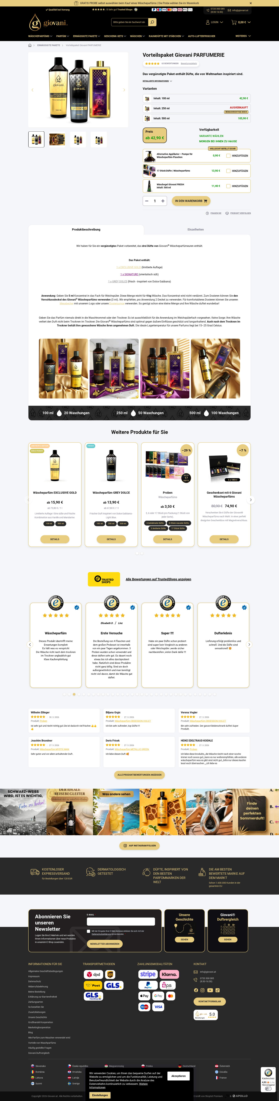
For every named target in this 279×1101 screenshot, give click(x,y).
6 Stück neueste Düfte (179, 523)
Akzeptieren (178, 1076)
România (40, 1072)
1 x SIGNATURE (129, 274)
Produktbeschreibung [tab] (86, 229)
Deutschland (189, 1066)
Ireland (186, 1077)
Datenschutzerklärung (101, 934)
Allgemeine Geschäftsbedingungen (45, 971)
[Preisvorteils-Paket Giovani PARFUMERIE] (63, 368)
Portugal (187, 1083)
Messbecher (66, 303)
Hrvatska (77, 1072)
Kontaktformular (210, 1001)
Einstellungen (100, 1095)
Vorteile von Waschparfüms (42, 1043)
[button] (137, 553)
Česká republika (80, 1066)
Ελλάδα (223, 1072)
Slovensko (41, 1066)
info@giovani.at (208, 972)
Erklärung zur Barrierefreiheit (42, 996)
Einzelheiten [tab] (196, 229)
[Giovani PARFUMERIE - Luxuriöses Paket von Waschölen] (114, 368)
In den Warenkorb (188, 201)
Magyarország (116, 1066)
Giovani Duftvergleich (39, 1053)
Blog (30, 1032)
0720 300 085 (207, 980)
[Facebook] (196, 989)
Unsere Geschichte (37, 1017)
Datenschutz (34, 981)
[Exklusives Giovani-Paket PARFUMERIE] (215, 368)
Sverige (76, 1083)
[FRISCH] (111, 465)
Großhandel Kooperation (40, 1022)
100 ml (49, 523)
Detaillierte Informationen (156, 81)
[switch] (268, 1089)
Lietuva (39, 1077)
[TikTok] (217, 989)
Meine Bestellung (36, 991)
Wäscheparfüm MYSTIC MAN (54, 749)
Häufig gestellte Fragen (40, 1048)
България (188, 1072)
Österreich (225, 1066)
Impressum (34, 976)
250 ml (111, 523)
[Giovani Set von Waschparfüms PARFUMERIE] (164, 368)
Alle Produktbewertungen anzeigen (139, 774)
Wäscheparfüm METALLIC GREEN (132, 749)
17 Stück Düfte (178, 528)
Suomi (39, 1083)
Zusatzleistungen (37, 1012)
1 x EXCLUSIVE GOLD (128, 267)
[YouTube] (210, 989)
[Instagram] (202, 989)
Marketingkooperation (39, 1027)
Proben (43, 721)
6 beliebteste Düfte (155, 523)
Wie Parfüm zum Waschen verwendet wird (49, 1037)
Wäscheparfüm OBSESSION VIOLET (133, 721)
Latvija (75, 1077)
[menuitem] (40, 36)
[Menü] (274, 1069)
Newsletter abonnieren (104, 944)
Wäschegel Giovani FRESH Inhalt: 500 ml (170, 186)
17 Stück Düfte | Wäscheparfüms (173, 170)
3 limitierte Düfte (158, 528)
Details (54, 539)
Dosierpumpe (116, 303)
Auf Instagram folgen (142, 845)
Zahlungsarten (35, 1002)
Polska (149, 1066)
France (223, 1077)
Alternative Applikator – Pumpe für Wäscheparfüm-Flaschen (174, 156)
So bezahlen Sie (36, 1007)
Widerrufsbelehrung (38, 986)
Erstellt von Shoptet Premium (208, 1096)
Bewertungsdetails (189, 63)
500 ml (61, 523)
